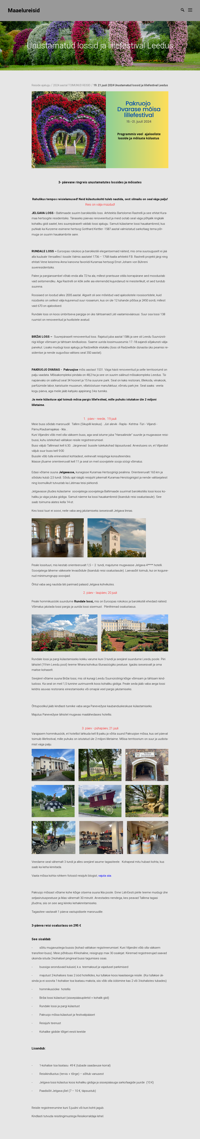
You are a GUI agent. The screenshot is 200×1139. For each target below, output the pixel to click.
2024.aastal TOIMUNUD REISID (71, 85)
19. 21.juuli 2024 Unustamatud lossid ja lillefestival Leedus (130, 85)
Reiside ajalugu (41, 85)
